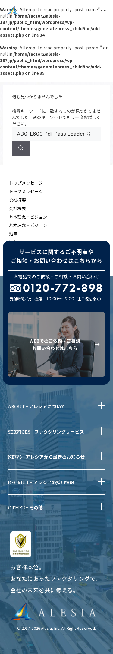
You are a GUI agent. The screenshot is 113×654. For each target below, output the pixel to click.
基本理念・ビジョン (28, 217)
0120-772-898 (63, 288)
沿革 (13, 234)
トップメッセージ (26, 183)
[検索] (21, 148)
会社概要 (17, 200)
